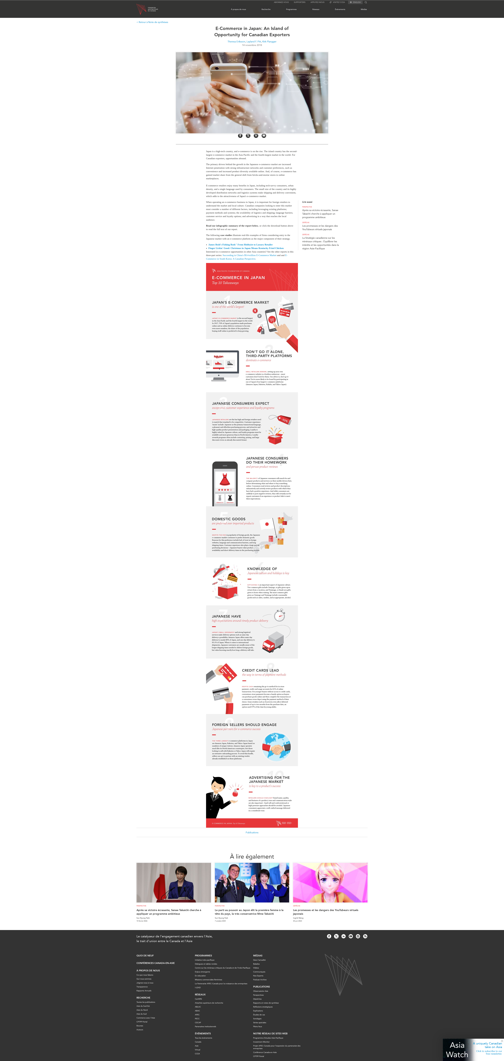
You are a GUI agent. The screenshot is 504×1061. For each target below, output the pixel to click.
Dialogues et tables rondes (206, 964)
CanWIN (198, 999)
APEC (197, 1015)
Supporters (299, 2)
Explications (258, 1011)
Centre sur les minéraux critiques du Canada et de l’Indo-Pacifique (222, 968)
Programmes (291, 9)
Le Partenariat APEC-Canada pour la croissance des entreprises (221, 984)
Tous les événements (203, 1038)
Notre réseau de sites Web (270, 1033)
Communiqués (259, 972)
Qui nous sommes (143, 979)
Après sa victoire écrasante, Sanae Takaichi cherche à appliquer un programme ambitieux (320, 214)
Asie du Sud (141, 1014)
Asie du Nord (142, 1010)
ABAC (197, 1011)
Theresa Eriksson (236, 41)
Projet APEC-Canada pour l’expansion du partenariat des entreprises (276, 1047)
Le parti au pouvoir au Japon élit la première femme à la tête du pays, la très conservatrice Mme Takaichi (249, 912)
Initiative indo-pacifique (204, 960)
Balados (256, 964)
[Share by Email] (264, 135)
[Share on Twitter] (248, 135)
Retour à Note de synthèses (153, 22)
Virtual (197, 1050)
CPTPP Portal (141, 1022)
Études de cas (259, 1015)
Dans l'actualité (259, 960)
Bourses (139, 1026)
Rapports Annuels (143, 991)
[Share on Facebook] (240, 135)
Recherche (266, 9)
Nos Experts (258, 976)
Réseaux (315, 9)
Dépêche (305, 222)
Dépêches (257, 999)
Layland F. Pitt (254, 41)
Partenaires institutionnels (205, 1026)
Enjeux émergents (202, 972)
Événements (340, 9)
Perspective (307, 207)
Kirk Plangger (269, 41)
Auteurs (139, 1030)
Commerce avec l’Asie (145, 1018)
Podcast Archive (260, 980)
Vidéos (256, 968)
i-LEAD (198, 987)
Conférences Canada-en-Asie (155, 963)
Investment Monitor (261, 1042)
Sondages (257, 1019)
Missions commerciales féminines (208, 980)
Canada (198, 1042)
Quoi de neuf (145, 955)
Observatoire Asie (260, 991)
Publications (252, 832)
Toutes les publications (145, 1002)
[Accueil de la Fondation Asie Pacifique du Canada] (141, 9)
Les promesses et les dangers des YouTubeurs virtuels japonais (325, 912)
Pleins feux (257, 1026)
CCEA (197, 1054)
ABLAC (198, 1007)
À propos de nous (238, 9)
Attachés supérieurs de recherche (209, 1003)
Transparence (142, 987)
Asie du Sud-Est (143, 1006)
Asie (196, 1046)
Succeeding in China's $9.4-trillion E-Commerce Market (249, 255)
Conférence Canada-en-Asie (265, 1052)
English (357, 2)
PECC (197, 1019)
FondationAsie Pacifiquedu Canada (153, 9)
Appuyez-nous (317, 2)
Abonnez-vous (281, 2)
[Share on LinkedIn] (256, 135)
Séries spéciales (259, 1022)
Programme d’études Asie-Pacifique (268, 1038)
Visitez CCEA (339, 2)
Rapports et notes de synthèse (266, 1003)
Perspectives (258, 995)
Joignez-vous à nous (144, 983)
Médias (364, 9)
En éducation (200, 976)
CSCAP (198, 1022)
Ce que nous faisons (144, 975)
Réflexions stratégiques (263, 1007)
